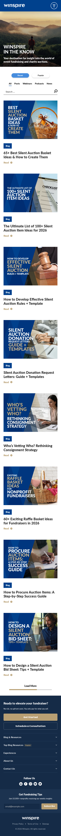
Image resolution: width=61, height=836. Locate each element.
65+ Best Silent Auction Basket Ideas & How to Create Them (27, 154)
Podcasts (39, 83)
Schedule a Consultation (30, 726)
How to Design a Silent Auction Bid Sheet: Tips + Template (28, 667)
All (10, 83)
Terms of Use (33, 823)
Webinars (27, 83)
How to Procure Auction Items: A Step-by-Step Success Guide (29, 594)
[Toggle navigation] (54, 5)
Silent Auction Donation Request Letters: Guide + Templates (29, 374)
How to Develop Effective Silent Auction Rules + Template (28, 301)
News (49, 83)
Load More (30, 686)
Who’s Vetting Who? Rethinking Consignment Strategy (28, 447)
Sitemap (45, 823)
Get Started (30, 717)
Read (6, 162)
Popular (41, 75)
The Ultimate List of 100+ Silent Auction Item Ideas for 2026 (28, 228)
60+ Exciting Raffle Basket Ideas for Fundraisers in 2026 (28, 520)
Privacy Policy (18, 823)
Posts (17, 83)
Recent (20, 75)
